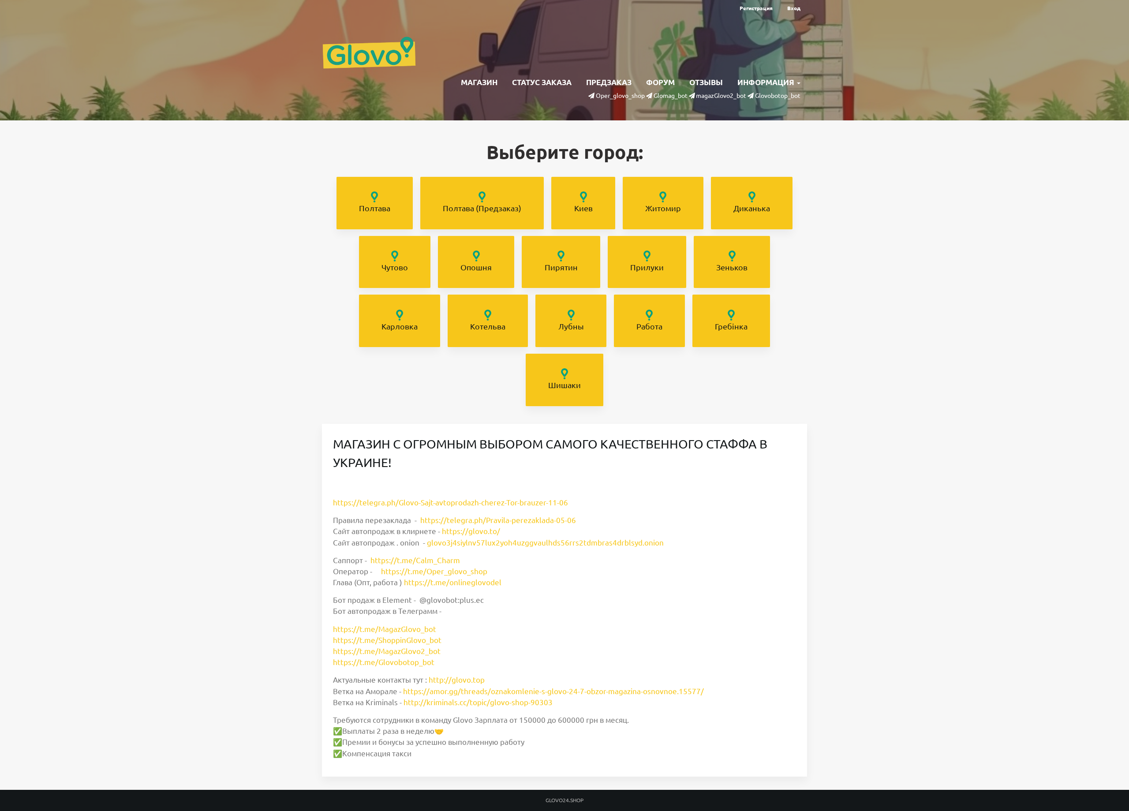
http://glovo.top (457, 680)
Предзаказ (609, 82)
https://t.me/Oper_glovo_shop (434, 571)
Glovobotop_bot (777, 95)
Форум (660, 82)
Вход (793, 8)
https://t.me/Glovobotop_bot (383, 662)
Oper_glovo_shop (620, 95)
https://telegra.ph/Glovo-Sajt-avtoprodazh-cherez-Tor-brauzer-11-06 (450, 502)
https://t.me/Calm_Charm (415, 560)
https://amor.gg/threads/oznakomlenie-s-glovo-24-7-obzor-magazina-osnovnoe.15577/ (553, 691)
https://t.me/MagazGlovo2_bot (387, 651)
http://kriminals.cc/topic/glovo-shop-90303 (478, 702)
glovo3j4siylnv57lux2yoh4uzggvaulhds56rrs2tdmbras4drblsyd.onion (545, 542)
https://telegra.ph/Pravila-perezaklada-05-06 (498, 520)
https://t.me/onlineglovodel (452, 582)
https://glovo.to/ (471, 531)
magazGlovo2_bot (721, 95)
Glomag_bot (671, 95)
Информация (766, 82)
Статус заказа (542, 82)
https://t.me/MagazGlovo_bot (384, 629)
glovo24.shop (564, 800)
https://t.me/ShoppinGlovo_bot (387, 640)
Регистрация (756, 8)
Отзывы (706, 82)
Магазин (479, 82)
